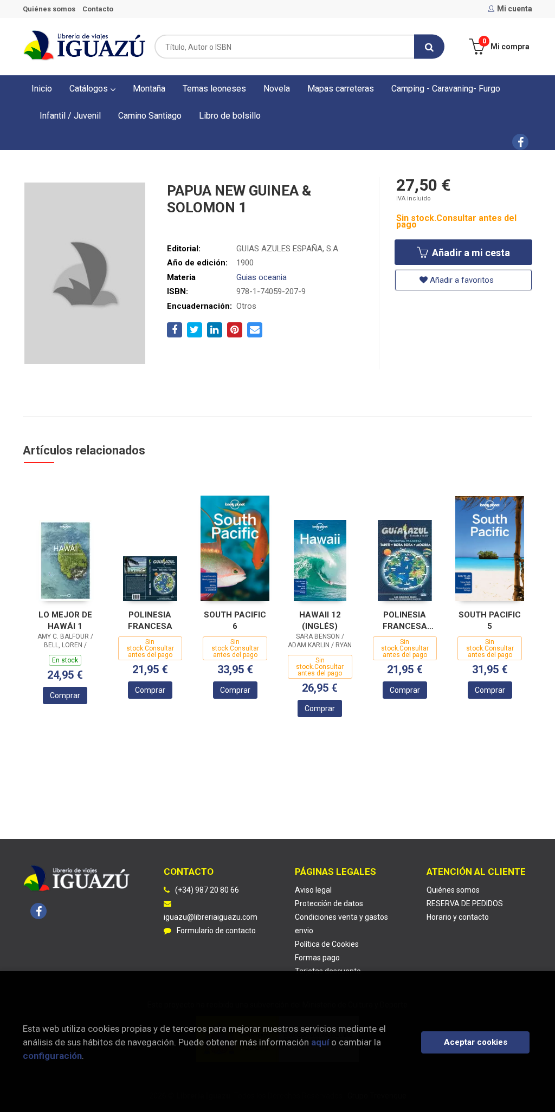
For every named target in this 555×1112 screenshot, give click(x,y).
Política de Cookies (327, 944)
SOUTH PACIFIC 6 (235, 620)
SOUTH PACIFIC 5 (490, 620)
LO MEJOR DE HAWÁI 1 (65, 620)
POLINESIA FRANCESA (150, 620)
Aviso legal (313, 890)
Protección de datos (329, 903)
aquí (320, 1042)
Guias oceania (261, 277)
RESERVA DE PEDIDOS (465, 903)
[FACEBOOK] (520, 142)
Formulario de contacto (216, 930)
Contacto (97, 9)
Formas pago (317, 957)
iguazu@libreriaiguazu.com (210, 917)
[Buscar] (429, 47)
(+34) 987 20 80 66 (207, 890)
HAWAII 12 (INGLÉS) (320, 620)
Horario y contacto (458, 917)
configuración (52, 1055)
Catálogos (89, 88)
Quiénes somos (49, 9)
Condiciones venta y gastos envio (341, 924)
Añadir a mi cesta (470, 252)
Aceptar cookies (475, 1042)
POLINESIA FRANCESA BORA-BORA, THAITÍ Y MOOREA (404, 620)
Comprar (65, 695)
